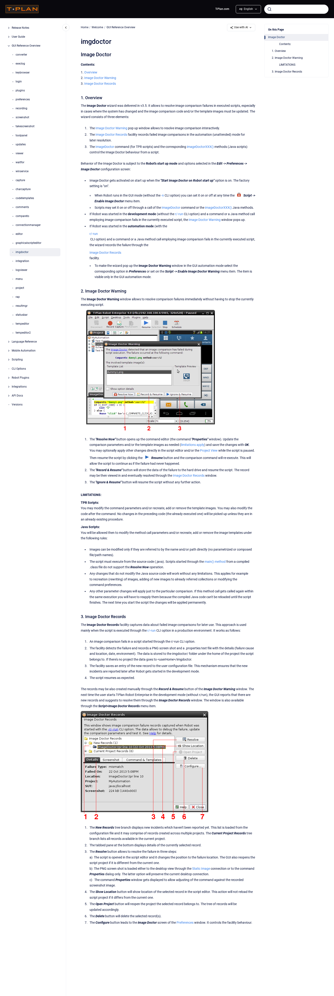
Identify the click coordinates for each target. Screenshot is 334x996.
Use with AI (241, 27)
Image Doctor (276, 37)
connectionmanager (28, 225)
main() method (215, 562)
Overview (90, 72)
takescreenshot (25, 126)
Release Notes (20, 27)
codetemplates (25, 198)
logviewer (21, 270)
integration (22, 261)
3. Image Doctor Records (287, 71)
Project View (209, 451)
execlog (20, 63)
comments (22, 207)
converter (21, 54)
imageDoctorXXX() (200, 147)
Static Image (201, 869)
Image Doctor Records (100, 84)
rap (18, 296)
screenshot (22, 117)
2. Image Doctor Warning (287, 57)
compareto (22, 216)
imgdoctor (22, 252)
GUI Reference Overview (26, 45)
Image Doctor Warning (100, 78)
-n (162, 195)
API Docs (17, 395)
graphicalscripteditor (28, 243)
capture (20, 180)
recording (21, 108)
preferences (23, 99)
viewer (19, 153)
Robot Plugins (20, 377)
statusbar (22, 314)
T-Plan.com (222, 9)
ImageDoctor (104, 147)
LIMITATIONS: (287, 64)
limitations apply (192, 445)
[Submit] (269, 9)
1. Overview (279, 51)
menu (19, 279)
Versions (17, 404)
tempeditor (22, 323)
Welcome (97, 27)
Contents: (285, 44)
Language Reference (24, 341)
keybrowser (23, 72)
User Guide (18, 36)
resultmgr (22, 305)
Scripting (17, 359)
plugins (20, 90)
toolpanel (21, 135)
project (20, 288)
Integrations (19, 386)
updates (21, 144)
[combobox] (296, 9)
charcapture (23, 189)
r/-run (179, 214)
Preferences (185, 923)
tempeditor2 (23, 332)
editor (19, 234)
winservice (22, 171)
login (19, 81)
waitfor (20, 162)
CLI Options (19, 368)
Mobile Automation (24, 350)
